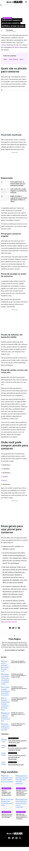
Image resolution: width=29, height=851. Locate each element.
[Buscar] (26, 2)
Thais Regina (9, 30)
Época (4, 480)
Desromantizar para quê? (16, 765)
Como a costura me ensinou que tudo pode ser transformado (17, 757)
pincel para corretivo (11, 622)
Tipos (5, 59)
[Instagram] (20, 838)
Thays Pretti (12, 745)
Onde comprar (13, 59)
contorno (3, 45)
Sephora (5, 476)
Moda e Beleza (7, 18)
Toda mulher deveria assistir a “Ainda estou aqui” (17, 741)
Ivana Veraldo (12, 753)
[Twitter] (13, 838)
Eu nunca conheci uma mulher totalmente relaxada (17, 749)
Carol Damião (12, 762)
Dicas (21, 59)
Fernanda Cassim (13, 738)
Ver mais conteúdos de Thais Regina (14, 650)
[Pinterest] (16, 838)
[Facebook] (9, 838)
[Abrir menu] (3, 2)
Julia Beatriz (15, 47)
